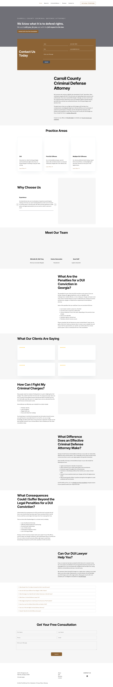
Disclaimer (33, 683)
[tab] (56, 587)
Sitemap (46, 683)
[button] (59, 3)
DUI (69, 94)
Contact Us (71, 3)
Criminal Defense (55, 3)
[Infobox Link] (37, 252)
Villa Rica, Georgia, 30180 (23, 674)
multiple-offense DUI (71, 113)
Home (40, 3)
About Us (46, 3)
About (59, 673)
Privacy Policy (39, 683)
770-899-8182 (70, 118)
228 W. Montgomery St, (22, 673)
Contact (60, 678)
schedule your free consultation (79, 482)
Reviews (64, 3)
